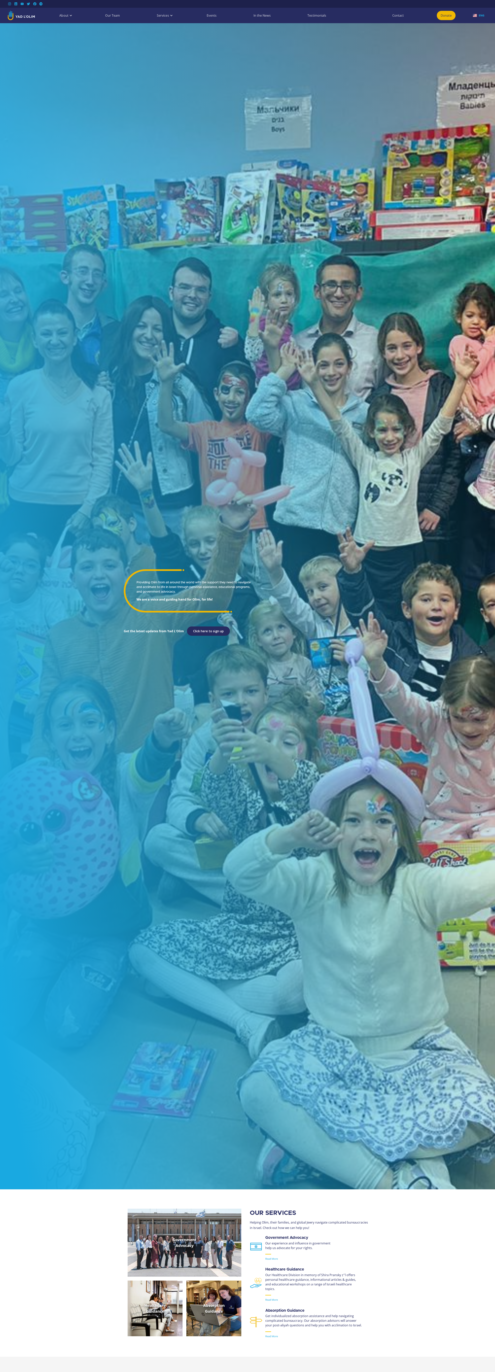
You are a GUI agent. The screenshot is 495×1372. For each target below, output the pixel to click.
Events (212, 15)
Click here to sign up (208, 631)
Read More (271, 1258)
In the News (262, 15)
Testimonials (316, 15)
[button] (63, 15)
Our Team (112, 15)
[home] (21, 15)
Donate (446, 15)
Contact (398, 15)
